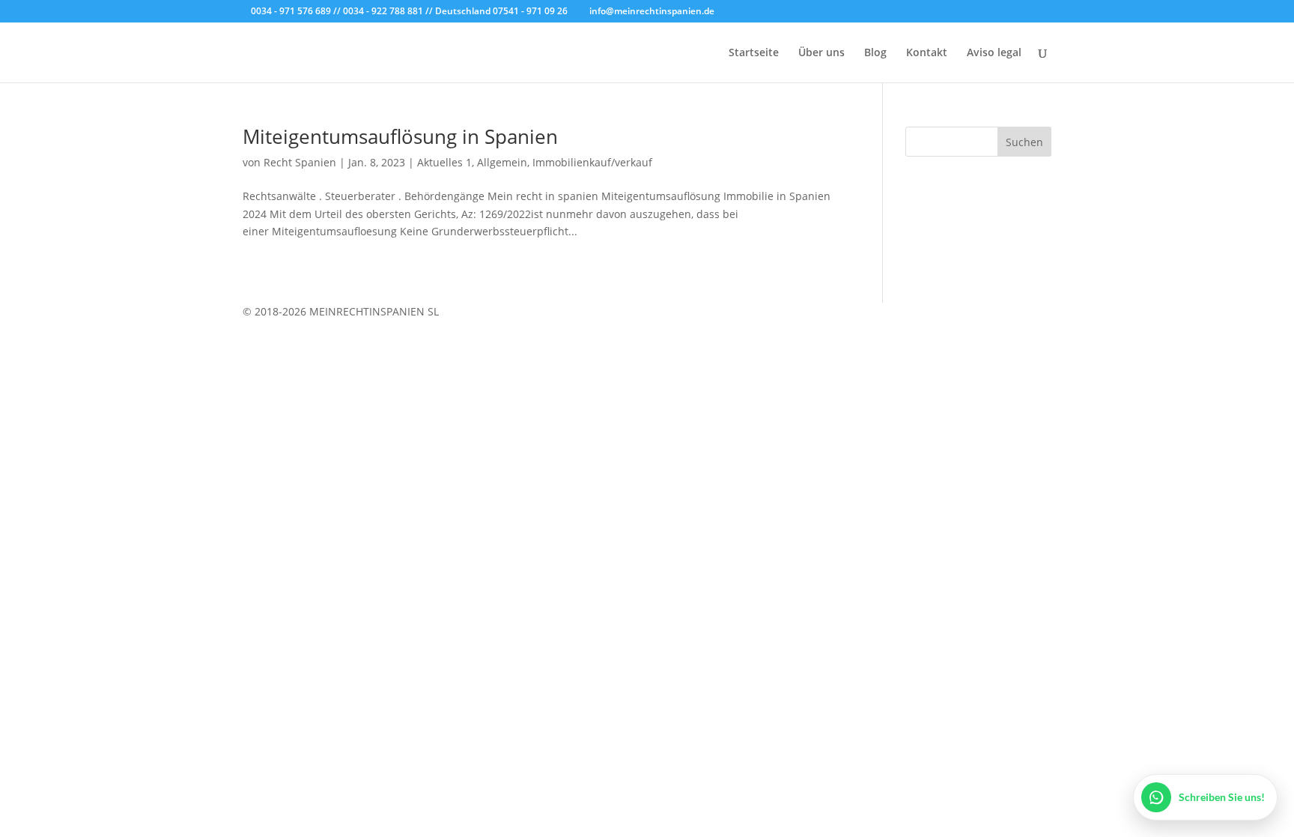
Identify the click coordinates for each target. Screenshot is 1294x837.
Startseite (754, 53)
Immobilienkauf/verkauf (592, 162)
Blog (875, 53)
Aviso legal (994, 53)
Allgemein (502, 162)
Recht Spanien (300, 162)
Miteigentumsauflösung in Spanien (400, 136)
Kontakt (926, 53)
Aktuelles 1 (444, 162)
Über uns (821, 53)
